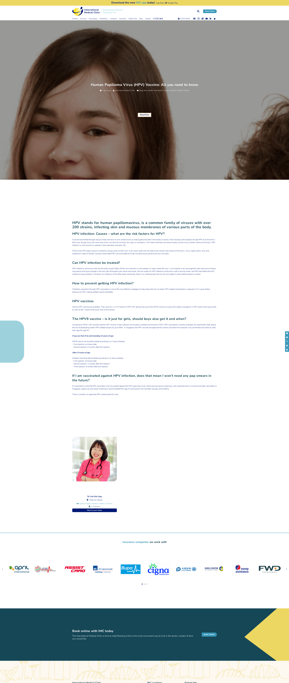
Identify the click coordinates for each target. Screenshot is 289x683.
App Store (160, 3)
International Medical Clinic (125, 90)
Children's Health (182, 90)
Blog (141, 90)
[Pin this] (287, 350)
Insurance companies (135, 542)
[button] (198, 11)
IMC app (141, 2)
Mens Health (148, 90)
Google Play (172, 3)
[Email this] (287, 333)
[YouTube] (207, 19)
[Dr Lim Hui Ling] (94, 474)
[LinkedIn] (202, 19)
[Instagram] (198, 19)
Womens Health (170, 90)
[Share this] (287, 337)
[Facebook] (194, 19)
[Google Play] (211, 19)
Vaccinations (158, 90)
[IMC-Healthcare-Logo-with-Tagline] (97, 11)
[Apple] (215, 19)
